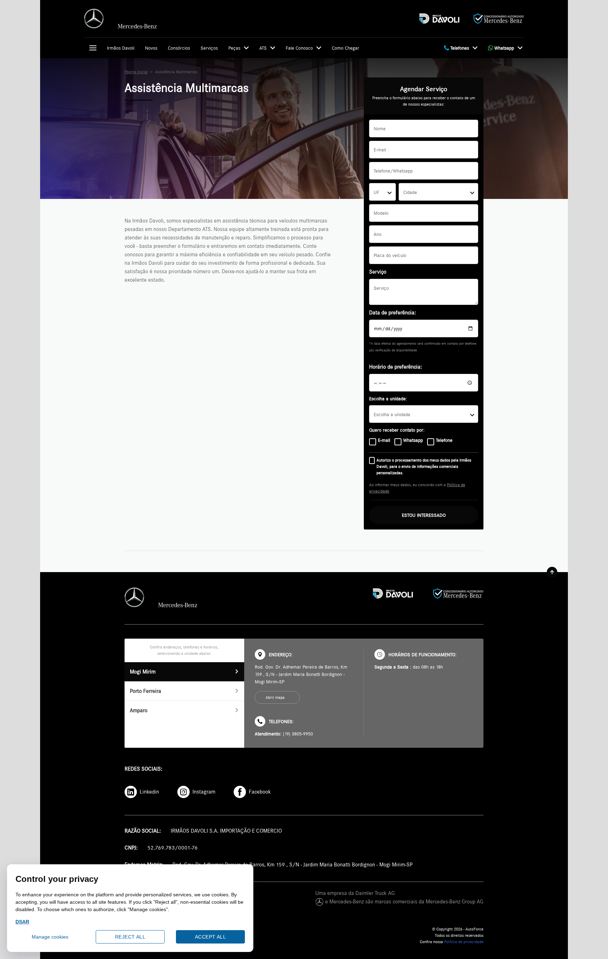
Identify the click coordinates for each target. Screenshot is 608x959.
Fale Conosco (299, 48)
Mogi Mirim (143, 671)
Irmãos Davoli (120, 48)
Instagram (203, 791)
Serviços (209, 48)
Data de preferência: (392, 312)
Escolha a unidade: (388, 398)
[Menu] (93, 48)
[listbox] (423, 414)
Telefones (459, 48)
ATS (263, 48)
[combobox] (382, 192)
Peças (234, 48)
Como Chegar (345, 48)
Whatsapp (503, 48)
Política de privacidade (463, 941)
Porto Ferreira (145, 691)
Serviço (377, 271)
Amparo (138, 710)
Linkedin (148, 791)
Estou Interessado (424, 515)
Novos (151, 48)
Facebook (258, 791)
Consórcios (179, 48)
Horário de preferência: (395, 366)
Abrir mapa (275, 697)
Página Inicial (136, 71)
